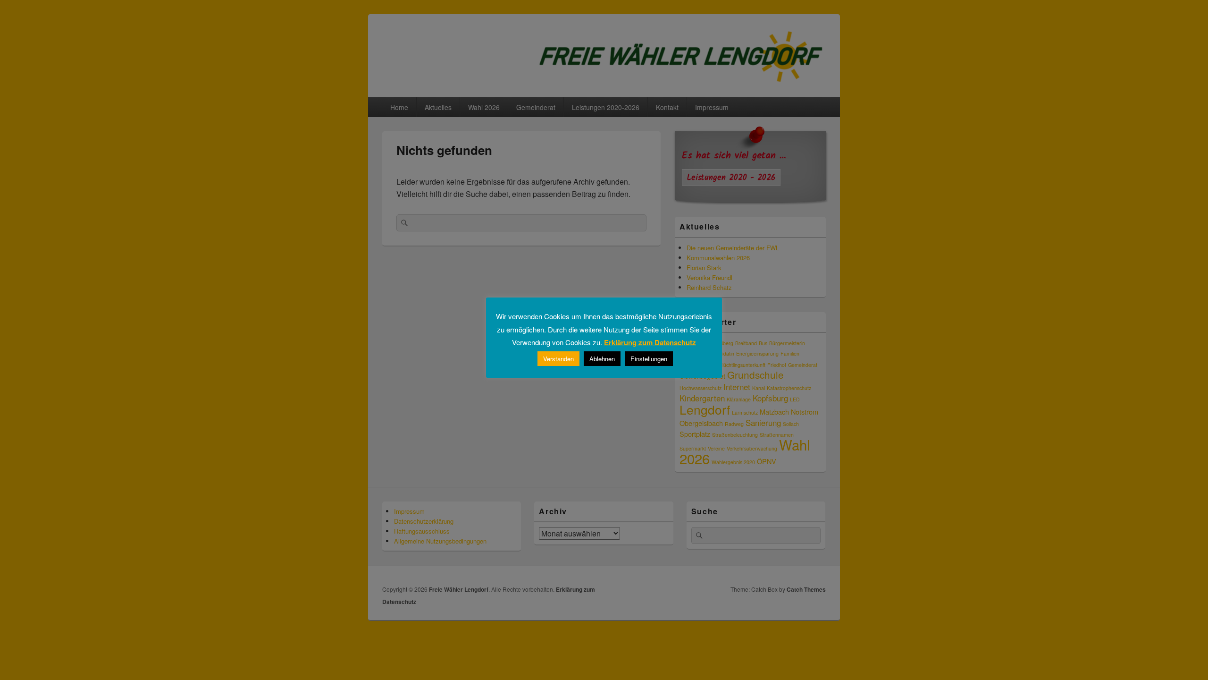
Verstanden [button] (558, 358)
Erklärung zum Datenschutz (650, 342)
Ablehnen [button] (602, 358)
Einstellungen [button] (648, 358)
